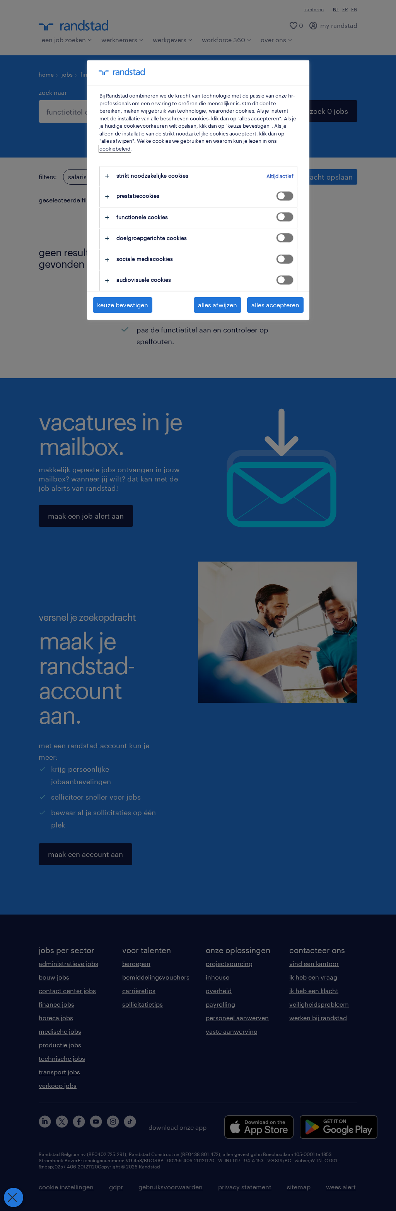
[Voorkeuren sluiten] (13, 1197)
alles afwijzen (217, 304)
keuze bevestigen (122, 304)
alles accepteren (275, 304)
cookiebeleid (114, 149)
